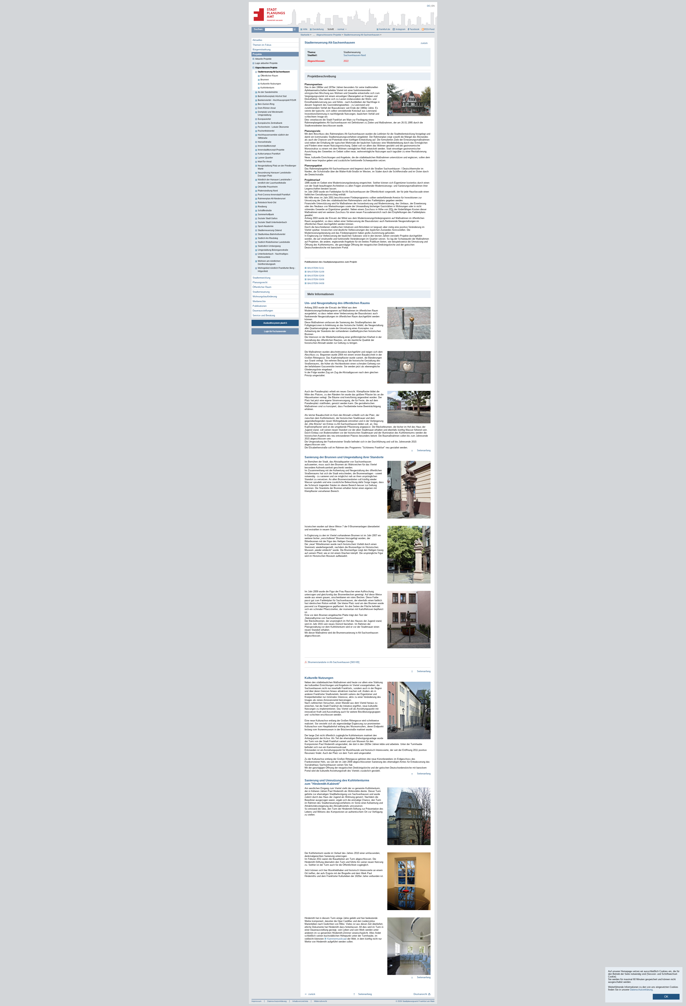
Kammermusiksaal (337, 938)
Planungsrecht (260, 282)
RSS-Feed (429, 29)
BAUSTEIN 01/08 (315, 272)
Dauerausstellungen (263, 310)
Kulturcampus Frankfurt (269, 153)
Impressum (256, 1001)
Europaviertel (264, 119)
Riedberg (262, 206)
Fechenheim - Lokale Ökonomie (273, 127)
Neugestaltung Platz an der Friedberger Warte (277, 167)
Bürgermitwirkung (261, 49)
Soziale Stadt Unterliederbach (272, 222)
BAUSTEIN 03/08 (315, 279)
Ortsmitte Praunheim (268, 187)
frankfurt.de (384, 29)
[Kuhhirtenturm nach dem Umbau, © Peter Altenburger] (409, 845)
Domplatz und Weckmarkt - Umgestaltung (271, 113)
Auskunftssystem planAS (275, 323)
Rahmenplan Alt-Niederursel (271, 198)
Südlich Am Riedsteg (268, 238)
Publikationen (260, 306)
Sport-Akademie (266, 226)
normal (340, 29)
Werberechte (259, 301)
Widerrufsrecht (320, 1001)
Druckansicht (420, 994)
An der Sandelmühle (268, 92)
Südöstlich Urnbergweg (269, 246)
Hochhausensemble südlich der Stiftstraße (273, 136)
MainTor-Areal (265, 161)
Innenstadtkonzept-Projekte (271, 150)
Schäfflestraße (265, 210)
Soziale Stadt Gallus (267, 218)
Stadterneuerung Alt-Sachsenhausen (362, 35)
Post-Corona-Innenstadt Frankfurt (274, 194)
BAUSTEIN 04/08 (315, 283)
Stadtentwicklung (261, 277)
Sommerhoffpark (266, 214)
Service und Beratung (264, 315)
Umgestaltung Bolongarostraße (273, 250)
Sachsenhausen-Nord (355, 55)
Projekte (257, 54)
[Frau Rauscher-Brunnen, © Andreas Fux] (409, 648)
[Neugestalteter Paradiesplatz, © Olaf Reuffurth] (409, 423)
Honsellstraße (264, 142)
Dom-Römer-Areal (267, 108)
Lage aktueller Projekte (266, 63)
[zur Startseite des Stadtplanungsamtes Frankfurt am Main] (268, 22)
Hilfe (305, 29)
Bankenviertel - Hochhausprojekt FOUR (277, 100)
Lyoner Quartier (265, 157)
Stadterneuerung (261, 292)
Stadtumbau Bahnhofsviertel (271, 234)
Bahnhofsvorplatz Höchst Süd (272, 96)
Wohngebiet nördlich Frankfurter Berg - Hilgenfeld (276, 269)
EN (433, 6)
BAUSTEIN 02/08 (315, 275)
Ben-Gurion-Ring (266, 104)
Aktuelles (257, 40)
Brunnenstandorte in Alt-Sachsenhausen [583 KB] (333, 662)
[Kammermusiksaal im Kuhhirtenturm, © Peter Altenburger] (409, 910)
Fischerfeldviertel (266, 131)
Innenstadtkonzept (267, 146)
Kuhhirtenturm (267, 87)
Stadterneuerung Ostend (270, 230)
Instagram (400, 29)
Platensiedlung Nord (268, 190)
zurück (424, 43)
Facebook (414, 29)
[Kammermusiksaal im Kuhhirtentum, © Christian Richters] (409, 975)
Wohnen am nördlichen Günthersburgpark (269, 262)
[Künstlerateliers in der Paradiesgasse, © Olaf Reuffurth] (409, 739)
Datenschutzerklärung (277, 1001)
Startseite (305, 35)
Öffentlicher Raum (269, 75)
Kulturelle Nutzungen (270, 83)
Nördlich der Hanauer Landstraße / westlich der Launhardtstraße (275, 181)
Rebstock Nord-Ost (267, 202)
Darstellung (318, 29)
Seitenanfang (424, 450)
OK (666, 996)
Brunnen (264, 79)
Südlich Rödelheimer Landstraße (274, 242)
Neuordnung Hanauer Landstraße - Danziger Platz (275, 174)
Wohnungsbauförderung (265, 296)
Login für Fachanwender (275, 331)
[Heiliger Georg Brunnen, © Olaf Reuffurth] (409, 584)
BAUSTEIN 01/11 (315, 268)
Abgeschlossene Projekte (328, 35)
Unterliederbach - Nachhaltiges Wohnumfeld (273, 255)
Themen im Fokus (262, 45)
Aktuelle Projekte (263, 59)
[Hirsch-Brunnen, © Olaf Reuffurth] (409, 519)
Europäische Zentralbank (270, 123)
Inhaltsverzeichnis (300, 1001)
